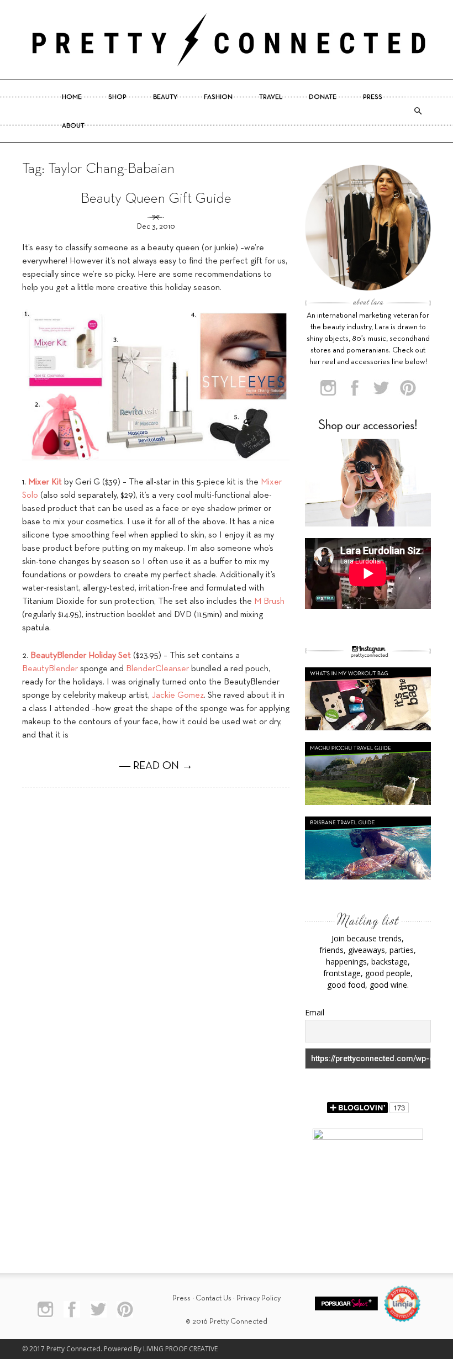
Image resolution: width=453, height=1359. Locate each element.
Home (72, 97)
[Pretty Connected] (226, 40)
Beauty (165, 97)
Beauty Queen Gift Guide (156, 199)
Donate (322, 97)
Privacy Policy (258, 1298)
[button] (417, 111)
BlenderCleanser (157, 669)
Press (372, 97)
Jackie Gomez (178, 695)
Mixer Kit (45, 482)
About (73, 126)
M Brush (269, 601)
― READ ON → (156, 766)
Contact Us (213, 1298)
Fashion (218, 97)
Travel (270, 97)
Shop (117, 97)
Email (314, 1012)
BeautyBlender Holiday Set (80, 656)
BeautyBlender (50, 669)
